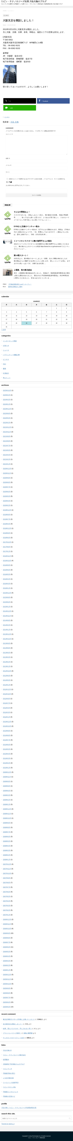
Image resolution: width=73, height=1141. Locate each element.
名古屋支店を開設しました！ (13, 1024)
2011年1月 (6, 717)
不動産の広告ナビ (9, 1096)
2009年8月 (6, 786)
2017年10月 (7, 542)
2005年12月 (7, 974)
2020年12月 (7, 468)
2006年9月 (6, 933)
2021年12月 (7, 427)
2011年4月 (6, 708)
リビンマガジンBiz (9, 1087)
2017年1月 (6, 551)
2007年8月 (6, 882)
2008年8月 (6, 827)
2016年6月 (6, 570)
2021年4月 (6, 455)
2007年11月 (7, 869)
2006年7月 (6, 942)
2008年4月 (6, 846)
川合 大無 (14, 122)
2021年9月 (6, 436)
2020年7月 (6, 487)
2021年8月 (6, 441)
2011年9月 (6, 698)
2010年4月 (6, 754)
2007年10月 (7, 873)
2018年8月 (6, 533)
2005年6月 (6, 1002)
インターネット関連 (10, 341)
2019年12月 (7, 510)
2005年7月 (6, 997)
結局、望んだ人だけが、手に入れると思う (17, 1028)
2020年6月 (6, 491)
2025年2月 (6, 395)
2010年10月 (7, 726)
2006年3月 (6, 961)
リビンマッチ (7, 1069)
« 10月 (3, 330)
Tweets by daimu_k (7, 1124)
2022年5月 (6, 418)
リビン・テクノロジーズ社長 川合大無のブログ (24, 1)
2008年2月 (6, 855)
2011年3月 (6, 712)
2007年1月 (6, 915)
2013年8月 (6, 648)
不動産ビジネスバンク (10, 1092)
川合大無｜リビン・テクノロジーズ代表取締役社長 (18, 1107)
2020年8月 (6, 482)
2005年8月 (6, 993)
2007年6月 (6, 892)
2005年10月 (7, 984)
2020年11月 (7, 473)
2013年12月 (7, 634)
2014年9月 (6, 620)
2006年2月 (6, 965)
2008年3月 (6, 850)
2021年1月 (6, 464)
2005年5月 (6, 1007)
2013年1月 (6, 666)
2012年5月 (6, 680)
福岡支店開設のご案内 (15, 286)
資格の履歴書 (28, 1033)
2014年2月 (6, 625)
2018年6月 (6, 537)
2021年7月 (6, 445)
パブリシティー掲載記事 (11, 355)
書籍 (4, 368)
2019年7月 (6, 519)
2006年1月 (6, 970)
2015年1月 (6, 606)
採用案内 (6, 1059)
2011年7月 (6, 703)
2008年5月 (6, 841)
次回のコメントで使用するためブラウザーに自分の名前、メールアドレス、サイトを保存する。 (37, 179)
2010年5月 (6, 749)
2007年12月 (7, 864)
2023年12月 (7, 409)
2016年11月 (7, 556)
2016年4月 (6, 579)
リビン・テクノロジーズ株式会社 (14, 1055)
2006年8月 (6, 938)
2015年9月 (6, 597)
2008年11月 (7, 813)
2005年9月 (6, 988)
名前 (8, 158)
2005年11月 (7, 979)
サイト (8, 172)
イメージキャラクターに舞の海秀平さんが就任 (33, 241)
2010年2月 (6, 763)
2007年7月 (6, 887)
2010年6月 (6, 744)
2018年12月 (7, 528)
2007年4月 (6, 901)
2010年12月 (7, 721)
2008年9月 (6, 823)
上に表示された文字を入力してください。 (18, 185)
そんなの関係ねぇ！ (22, 212)
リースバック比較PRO (10, 1082)
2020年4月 (6, 501)
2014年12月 (7, 611)
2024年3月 (6, 399)
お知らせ (6, 345)
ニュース (6, 350)
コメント (9, 134)
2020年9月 (6, 478)
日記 (4, 364)
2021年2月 (6, 459)
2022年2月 (6, 422)
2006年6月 (6, 947)
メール (8, 165)
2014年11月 (7, 616)
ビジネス (7, 117)
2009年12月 (7, 772)
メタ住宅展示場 (8, 1078)
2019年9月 (6, 514)
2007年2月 (6, 910)
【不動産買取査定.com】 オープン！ (20, 284)
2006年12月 (7, 919)
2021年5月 (6, 450)
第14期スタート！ (21, 255)
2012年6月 (6, 675)
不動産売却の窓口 (9, 1073)
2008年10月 (7, 818)
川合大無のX (7, 1050)
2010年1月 (6, 767)
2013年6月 (6, 652)
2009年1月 (6, 804)
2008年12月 (7, 809)
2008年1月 (6, 859)
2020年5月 (6, 496)
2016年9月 (6, 565)
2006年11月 (7, 924)
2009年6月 (6, 790)
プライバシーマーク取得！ (12, 1033)
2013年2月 (6, 662)
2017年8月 (6, 547)
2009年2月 (6, 800)
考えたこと (7, 378)
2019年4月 (6, 524)
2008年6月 (6, 836)
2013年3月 (6, 657)
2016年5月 (6, 574)
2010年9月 (6, 731)
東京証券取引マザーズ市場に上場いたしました (19, 1019)
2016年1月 (6, 588)
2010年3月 (6, 758)
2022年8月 (6, 413)
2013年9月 (6, 643)
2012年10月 (7, 671)
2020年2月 (6, 505)
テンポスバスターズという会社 (13, 1038)
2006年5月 (6, 951)
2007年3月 (6, 905)
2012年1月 (6, 685)
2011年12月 (7, 689)
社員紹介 (6, 373)
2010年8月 (6, 735)
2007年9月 (6, 878)
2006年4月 (6, 956)
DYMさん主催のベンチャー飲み (27, 226)
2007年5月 (6, 896)
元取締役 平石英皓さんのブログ (14, 1064)
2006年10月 (7, 928)
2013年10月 (7, 639)
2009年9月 (6, 781)
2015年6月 (6, 602)
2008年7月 (6, 832)
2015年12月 (7, 593)
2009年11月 (7, 777)
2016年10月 (7, 560)
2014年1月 (6, 629)
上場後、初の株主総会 (23, 270)
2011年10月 (7, 694)
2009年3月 (6, 795)
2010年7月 (6, 740)
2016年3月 (6, 583)
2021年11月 (7, 432)
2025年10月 (7, 390)
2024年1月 (6, 404)
